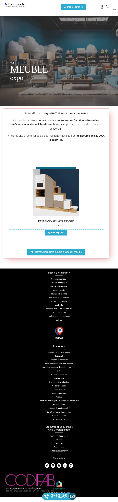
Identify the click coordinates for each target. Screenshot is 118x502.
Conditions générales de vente (59, 412)
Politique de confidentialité (59, 408)
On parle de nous (59, 386)
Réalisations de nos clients (59, 316)
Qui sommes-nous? (59, 375)
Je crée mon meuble (73, 7)
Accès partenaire (59, 393)
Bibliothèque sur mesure (59, 298)
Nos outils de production (59, 382)
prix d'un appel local (60, 496)
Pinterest (71, 465)
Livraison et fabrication (59, 360)
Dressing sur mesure (59, 279)
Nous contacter (59, 419)
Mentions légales (59, 416)
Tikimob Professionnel (59, 436)
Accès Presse (59, 390)
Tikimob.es (59, 443)
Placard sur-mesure (59, 294)
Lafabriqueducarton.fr (59, 451)
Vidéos (59, 397)
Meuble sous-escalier (59, 286)
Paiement (59, 356)
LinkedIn (65, 465)
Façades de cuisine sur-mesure (59, 309)
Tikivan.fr (59, 440)
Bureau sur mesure (59, 301)
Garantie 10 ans (59, 405)
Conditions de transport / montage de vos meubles (59, 401)
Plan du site (59, 378)
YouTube (59, 465)
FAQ (59, 371)
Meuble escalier (59, 290)
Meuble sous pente (59, 283)
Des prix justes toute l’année (59, 352)
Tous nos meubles (59, 313)
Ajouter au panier (56, 232)
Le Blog (59, 320)
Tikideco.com (59, 447)
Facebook (47, 465)
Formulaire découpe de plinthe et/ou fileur (59, 367)
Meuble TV (59, 305)
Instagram (53, 465)
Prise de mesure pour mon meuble (59, 364)
